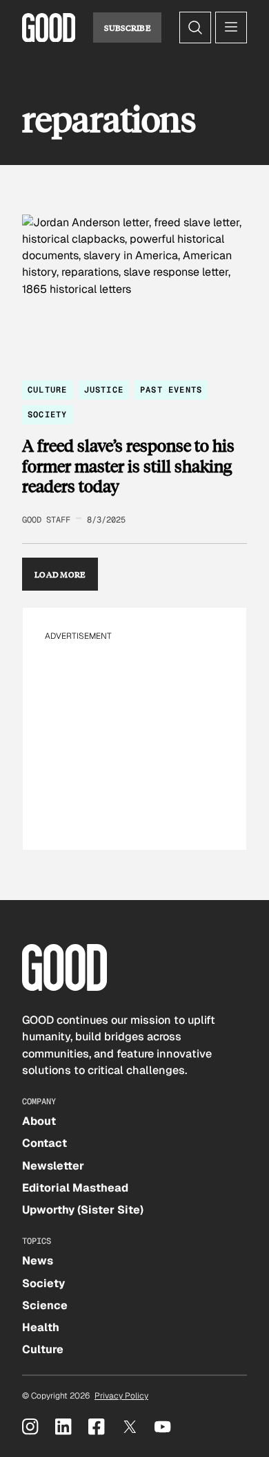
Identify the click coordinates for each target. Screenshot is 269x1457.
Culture (48, 389)
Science (45, 1305)
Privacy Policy (121, 1395)
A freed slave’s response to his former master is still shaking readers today (128, 465)
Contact (44, 1143)
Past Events (171, 389)
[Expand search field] (195, 27)
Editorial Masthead (75, 1188)
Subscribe (127, 27)
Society (48, 414)
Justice (104, 389)
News (37, 1260)
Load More (60, 574)
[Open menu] (231, 27)
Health (40, 1327)
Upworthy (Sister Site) (82, 1210)
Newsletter (53, 1166)
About (39, 1121)
